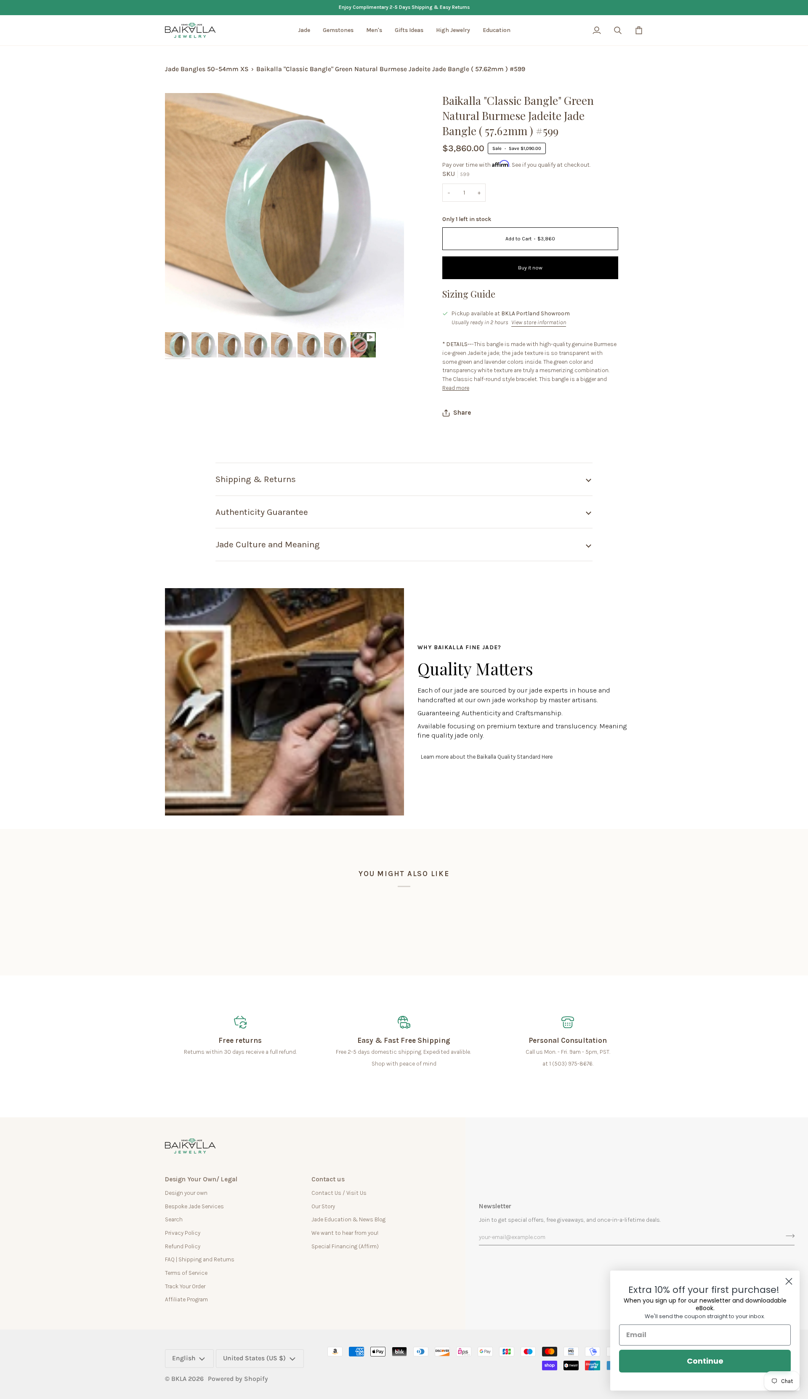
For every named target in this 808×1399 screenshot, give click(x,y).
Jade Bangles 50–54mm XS (207, 69)
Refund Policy (182, 1246)
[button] (304, 30)
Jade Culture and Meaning (267, 544)
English (184, 1358)
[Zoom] (180, 316)
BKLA (178, 1379)
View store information (538, 322)
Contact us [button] (328, 1179)
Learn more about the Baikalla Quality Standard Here (487, 756)
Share (462, 412)
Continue (705, 1361)
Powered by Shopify (238, 1379)
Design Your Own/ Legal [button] (201, 1179)
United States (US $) (254, 1358)
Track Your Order (185, 1286)
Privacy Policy (182, 1232)
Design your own (186, 1192)
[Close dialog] (788, 1281)
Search (174, 1219)
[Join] (788, 1236)
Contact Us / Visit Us (339, 1192)
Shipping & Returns (255, 479)
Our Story (323, 1206)
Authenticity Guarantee (261, 512)
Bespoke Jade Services (194, 1206)
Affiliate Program (186, 1299)
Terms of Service (186, 1272)
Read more (455, 387)
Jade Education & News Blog (348, 1219)
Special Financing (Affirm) (345, 1246)
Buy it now (530, 268)
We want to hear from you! (344, 1232)
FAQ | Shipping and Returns (199, 1259)
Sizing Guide (468, 294)
